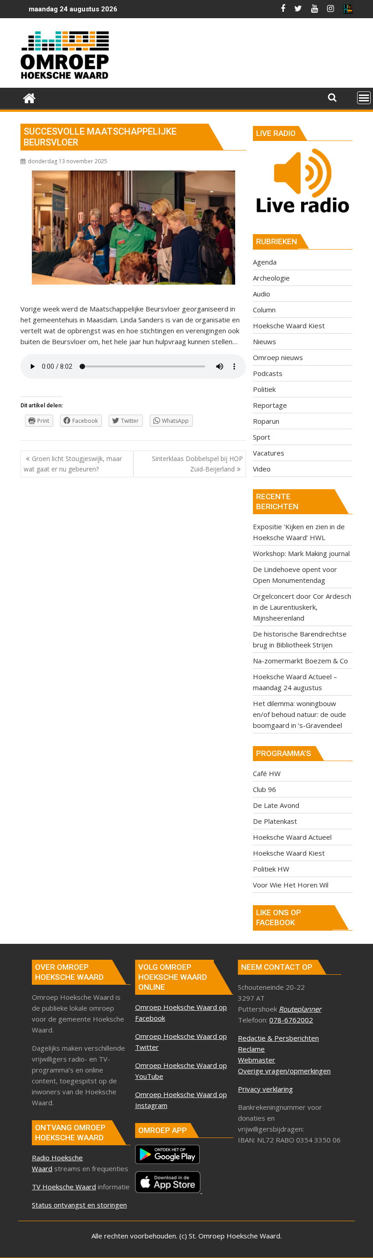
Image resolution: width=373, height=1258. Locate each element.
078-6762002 (291, 1019)
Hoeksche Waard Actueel (292, 837)
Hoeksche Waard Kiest (289, 325)
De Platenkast (275, 821)
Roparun (266, 421)
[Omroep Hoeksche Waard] (29, 97)
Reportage (270, 405)
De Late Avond (276, 805)
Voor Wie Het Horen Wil (290, 884)
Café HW (267, 773)
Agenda (265, 261)
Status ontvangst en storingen (79, 1204)
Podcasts (267, 373)
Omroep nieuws (278, 357)
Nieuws (264, 341)
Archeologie (271, 277)
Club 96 (264, 789)
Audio (261, 293)
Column (264, 309)
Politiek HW (271, 868)
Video (262, 468)
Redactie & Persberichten (278, 1037)
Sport (261, 436)
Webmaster (256, 1059)
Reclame (251, 1048)
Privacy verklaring (265, 1088)
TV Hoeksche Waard (64, 1186)
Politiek (264, 389)
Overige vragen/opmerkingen (284, 1070)
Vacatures (268, 452)
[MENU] (364, 97)
